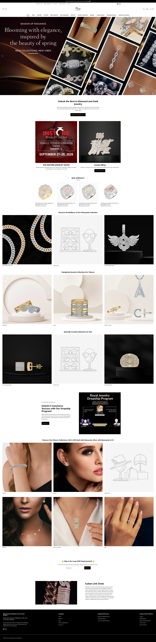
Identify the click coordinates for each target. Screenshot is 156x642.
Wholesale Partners (111, 15)
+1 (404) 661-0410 (39, 3)
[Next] (153, 56)
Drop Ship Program (62, 3)
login (39, 205)
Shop (33, 15)
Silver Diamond (54, 15)
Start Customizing (100, 170)
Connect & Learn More (124, 15)
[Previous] (2, 56)
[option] (78, 56)
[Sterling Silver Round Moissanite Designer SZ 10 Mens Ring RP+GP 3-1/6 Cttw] (45, 192)
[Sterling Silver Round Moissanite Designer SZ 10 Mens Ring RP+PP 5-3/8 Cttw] (67, 192)
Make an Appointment (48, 3)
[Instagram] (117, 4)
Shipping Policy (143, 618)
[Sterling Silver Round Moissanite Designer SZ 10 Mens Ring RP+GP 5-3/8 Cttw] (89, 192)
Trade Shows (55, 3)
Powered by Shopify (18, 638)
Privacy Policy (143, 622)
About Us (60, 618)
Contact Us (69, 3)
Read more (45, 423)
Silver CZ (73, 15)
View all (78, 179)
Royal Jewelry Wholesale (10, 638)
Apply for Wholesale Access (78, 114)
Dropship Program (102, 618)
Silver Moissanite (64, 15)
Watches (92, 15)
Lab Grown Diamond (83, 15)
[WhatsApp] (120, 4)
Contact (141, 616)
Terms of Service (143, 624)
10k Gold (46, 15)
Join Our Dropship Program (104, 620)
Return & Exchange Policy (145, 620)
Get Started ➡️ (87, 1)
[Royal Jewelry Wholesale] (78, 9)
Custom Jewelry (100, 15)
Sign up (87, 567)
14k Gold (39, 15)
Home (28, 15)
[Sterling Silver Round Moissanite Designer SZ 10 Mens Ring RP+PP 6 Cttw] (111, 192)
